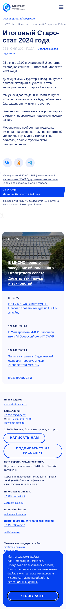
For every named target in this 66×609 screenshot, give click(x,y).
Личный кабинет (52, 6)
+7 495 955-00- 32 (15, 415)
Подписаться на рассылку (33, 450)
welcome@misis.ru (15, 514)
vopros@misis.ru (13, 502)
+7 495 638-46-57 (14, 525)
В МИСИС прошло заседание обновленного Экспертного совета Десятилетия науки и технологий (31, 273)
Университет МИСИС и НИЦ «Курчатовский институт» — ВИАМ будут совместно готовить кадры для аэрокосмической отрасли (30, 179)
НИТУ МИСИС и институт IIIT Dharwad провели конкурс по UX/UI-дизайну (32, 308)
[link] (7, 162)
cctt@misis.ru (12, 531)
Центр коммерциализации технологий (29, 520)
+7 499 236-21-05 (21, 418)
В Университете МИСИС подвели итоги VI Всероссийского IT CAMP (31, 334)
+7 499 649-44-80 (14, 495)
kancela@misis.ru (14, 422)
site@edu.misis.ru (14, 546)
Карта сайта (11, 550)
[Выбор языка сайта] (44, 6)
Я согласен (33, 596)
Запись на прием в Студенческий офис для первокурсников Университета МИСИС (30, 360)
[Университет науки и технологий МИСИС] (14, 7)
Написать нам (24, 437)
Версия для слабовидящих (19, 18)
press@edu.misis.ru (15, 403)
